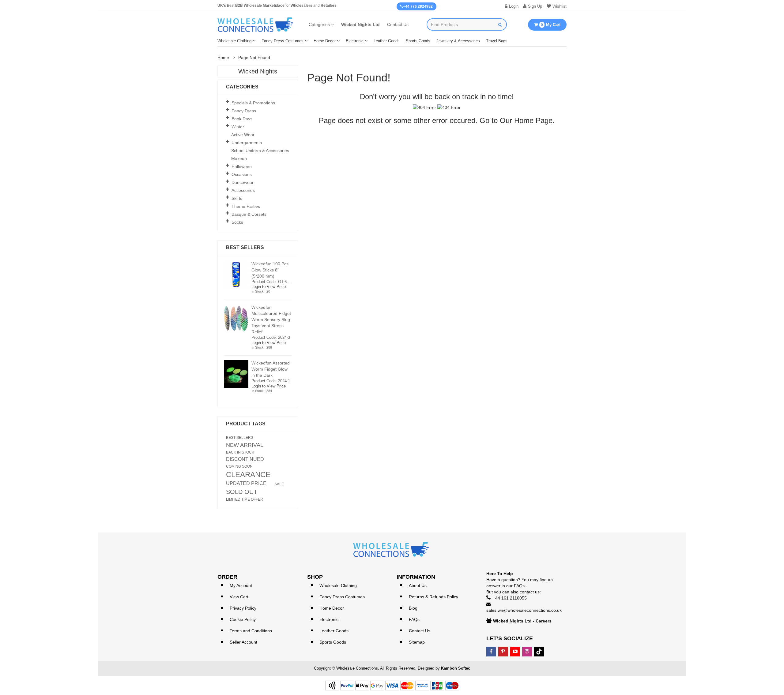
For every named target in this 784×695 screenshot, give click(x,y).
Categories (319, 24)
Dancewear (243, 182)
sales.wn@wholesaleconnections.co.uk (524, 610)
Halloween (242, 166)
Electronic (355, 41)
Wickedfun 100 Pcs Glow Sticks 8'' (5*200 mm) (269, 269)
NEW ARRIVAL (244, 445)
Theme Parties (246, 206)
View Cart (239, 596)
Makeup (239, 158)
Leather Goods (387, 41)
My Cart (550, 24)
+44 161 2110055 (510, 598)
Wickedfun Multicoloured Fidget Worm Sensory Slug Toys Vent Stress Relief (271, 319)
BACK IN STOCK (240, 452)
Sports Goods (418, 41)
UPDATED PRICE (246, 483)
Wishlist (559, 6)
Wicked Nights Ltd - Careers (522, 620)
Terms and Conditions (251, 630)
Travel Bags (496, 41)
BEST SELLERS (239, 437)
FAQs (414, 619)
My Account (241, 585)
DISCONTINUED (245, 459)
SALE (279, 484)
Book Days (242, 118)
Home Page (533, 120)
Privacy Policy (243, 608)
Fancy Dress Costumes (282, 41)
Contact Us (398, 24)
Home (223, 57)
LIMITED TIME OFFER (244, 499)
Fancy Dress (244, 110)
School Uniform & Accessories (260, 150)
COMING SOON (239, 466)
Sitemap (417, 642)
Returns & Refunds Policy (433, 596)
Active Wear (242, 134)
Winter (238, 126)
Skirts (237, 198)
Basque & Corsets (249, 214)
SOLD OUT (241, 492)
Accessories (243, 190)
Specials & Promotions (253, 102)
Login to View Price (268, 287)
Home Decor (325, 41)
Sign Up (535, 6)
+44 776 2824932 (418, 6)
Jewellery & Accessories (458, 41)
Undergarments (247, 142)
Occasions (242, 174)
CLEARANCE (248, 474)
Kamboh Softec (455, 668)
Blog (413, 608)
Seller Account (243, 642)
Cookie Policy (243, 619)
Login (513, 6)
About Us (418, 585)
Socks (237, 222)
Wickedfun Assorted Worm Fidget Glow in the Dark (270, 369)
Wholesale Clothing (234, 41)
